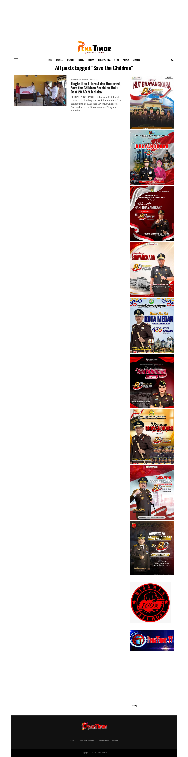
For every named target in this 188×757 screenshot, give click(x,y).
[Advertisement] (94, 19)
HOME (49, 59)
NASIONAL (59, 59)
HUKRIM (81, 59)
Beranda (73, 740)
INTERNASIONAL (104, 59)
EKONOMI (70, 59)
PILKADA (126, 59)
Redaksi (115, 740)
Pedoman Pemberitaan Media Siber (94, 740)
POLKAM (91, 59)
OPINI (116, 59)
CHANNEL (136, 59)
